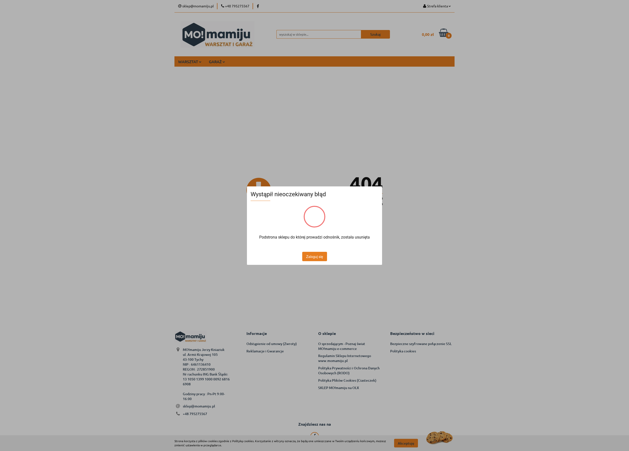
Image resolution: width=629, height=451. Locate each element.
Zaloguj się (314, 256)
